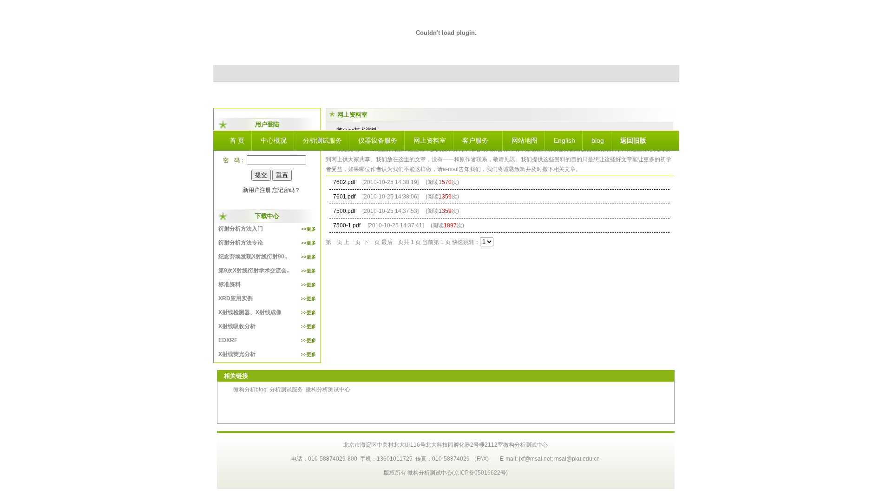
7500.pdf (344, 211)
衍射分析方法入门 (267, 228)
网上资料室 (429, 140)
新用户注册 (257, 190)
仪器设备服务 (377, 140)
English (564, 140)
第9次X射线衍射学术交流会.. (267, 270)
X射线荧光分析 (267, 354)
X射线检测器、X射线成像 (267, 312)
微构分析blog (250, 389)
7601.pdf (344, 196)
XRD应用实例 (267, 298)
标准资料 (267, 284)
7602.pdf (344, 182)
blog (597, 140)
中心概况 (274, 140)
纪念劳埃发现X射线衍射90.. (267, 256)
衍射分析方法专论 (267, 242)
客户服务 (475, 140)
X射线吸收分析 (267, 326)
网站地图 (525, 140)
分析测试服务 (322, 140)
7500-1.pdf (347, 225)
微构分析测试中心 (328, 389)
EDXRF (267, 340)
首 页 (237, 140)
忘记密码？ (286, 190)
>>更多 (308, 228)
